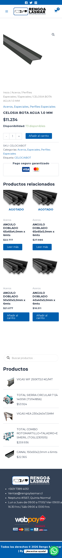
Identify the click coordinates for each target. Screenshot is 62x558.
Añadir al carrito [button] (12, 317)
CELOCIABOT (22, 157)
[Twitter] (31, 2)
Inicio (6, 92)
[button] (53, 34)
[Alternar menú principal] (6, 11)
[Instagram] (35, 2)
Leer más (12, 246)
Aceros (16, 92)
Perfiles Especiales (42, 106)
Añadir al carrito (39, 135)
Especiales (24, 96)
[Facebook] (26, 2)
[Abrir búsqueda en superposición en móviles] (31, 358)
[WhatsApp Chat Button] (54, 551)
